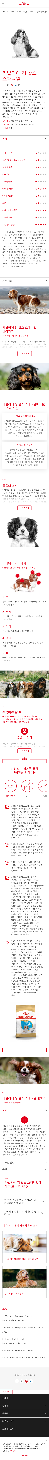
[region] (24, 1448)
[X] (7, 85)
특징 (5, 139)
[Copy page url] (19, 85)
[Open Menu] (3, 3)
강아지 (5, 1406)
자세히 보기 (24, 353)
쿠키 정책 (12, 1451)
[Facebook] (3, 85)
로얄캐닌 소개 (8, 1429)
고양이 (5, 1398)
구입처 (5, 1413)
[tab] (10, 789)
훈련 (4, 1169)
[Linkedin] (15, 85)
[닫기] (46, 1440)
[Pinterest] (11, 85)
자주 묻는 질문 (8, 1421)
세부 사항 (7, 281)
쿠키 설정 (6, 1392)
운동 (4, 1110)
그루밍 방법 (8, 1162)
